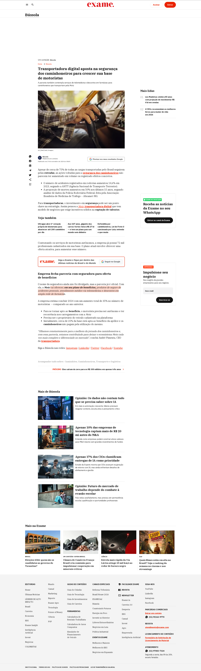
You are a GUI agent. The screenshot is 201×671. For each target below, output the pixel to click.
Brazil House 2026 (100, 594)
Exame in (126, 600)
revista (126, 590)
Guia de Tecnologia (75, 594)
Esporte (51, 598)
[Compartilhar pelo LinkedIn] (30, 165)
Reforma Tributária (101, 590)
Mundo (51, 584)
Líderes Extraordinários (103, 622)
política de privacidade (79, 667)
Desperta (126, 609)
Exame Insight (31, 625)
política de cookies (60, 667)
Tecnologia (53, 607)
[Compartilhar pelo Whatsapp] (30, 156)
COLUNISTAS (30, 647)
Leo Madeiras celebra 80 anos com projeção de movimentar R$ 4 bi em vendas (159, 100)
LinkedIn (149, 593)
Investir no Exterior (101, 618)
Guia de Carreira (74, 604)
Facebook (149, 603)
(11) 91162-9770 (156, 617)
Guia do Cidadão (74, 590)
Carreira (28, 611)
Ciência (51, 617)
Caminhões (71, 361)
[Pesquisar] (32, 5)
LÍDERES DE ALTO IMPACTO (33, 600)
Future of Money (55, 612)
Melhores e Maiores (101, 643)
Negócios (29, 642)
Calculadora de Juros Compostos (76, 625)
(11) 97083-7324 (156, 651)
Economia (29, 616)
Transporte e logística (108, 361)
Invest (28, 637)
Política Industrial (100, 632)
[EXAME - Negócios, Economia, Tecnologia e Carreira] (100, 5)
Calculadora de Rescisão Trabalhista (76, 618)
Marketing (52, 593)
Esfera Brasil (79, 556)
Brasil (27, 606)
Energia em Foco (99, 613)
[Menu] (27, 5)
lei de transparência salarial (103, 667)
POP (50, 621)
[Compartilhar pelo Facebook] (30, 161)
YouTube (149, 589)
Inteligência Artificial (30, 631)
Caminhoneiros (86, 361)
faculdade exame (130, 584)
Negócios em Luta (100, 627)
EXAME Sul (97, 599)
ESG (27, 620)
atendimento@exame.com (157, 627)
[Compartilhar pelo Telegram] (30, 170)
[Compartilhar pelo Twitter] (30, 175)
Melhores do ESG (99, 647)
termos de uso (44, 667)
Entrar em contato (153, 613)
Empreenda (127, 633)
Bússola (32, 14)
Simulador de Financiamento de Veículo (74, 635)
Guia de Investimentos (77, 599)
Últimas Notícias (32, 594)
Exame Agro (53, 603)
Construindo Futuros (101, 608)
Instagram (149, 598)
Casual (51, 589)
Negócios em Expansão (102, 652)
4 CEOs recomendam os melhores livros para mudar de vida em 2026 (160, 112)
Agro (124, 628)
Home (40, 64)
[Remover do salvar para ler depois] (30, 184)
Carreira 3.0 (127, 605)
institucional (31, 667)
